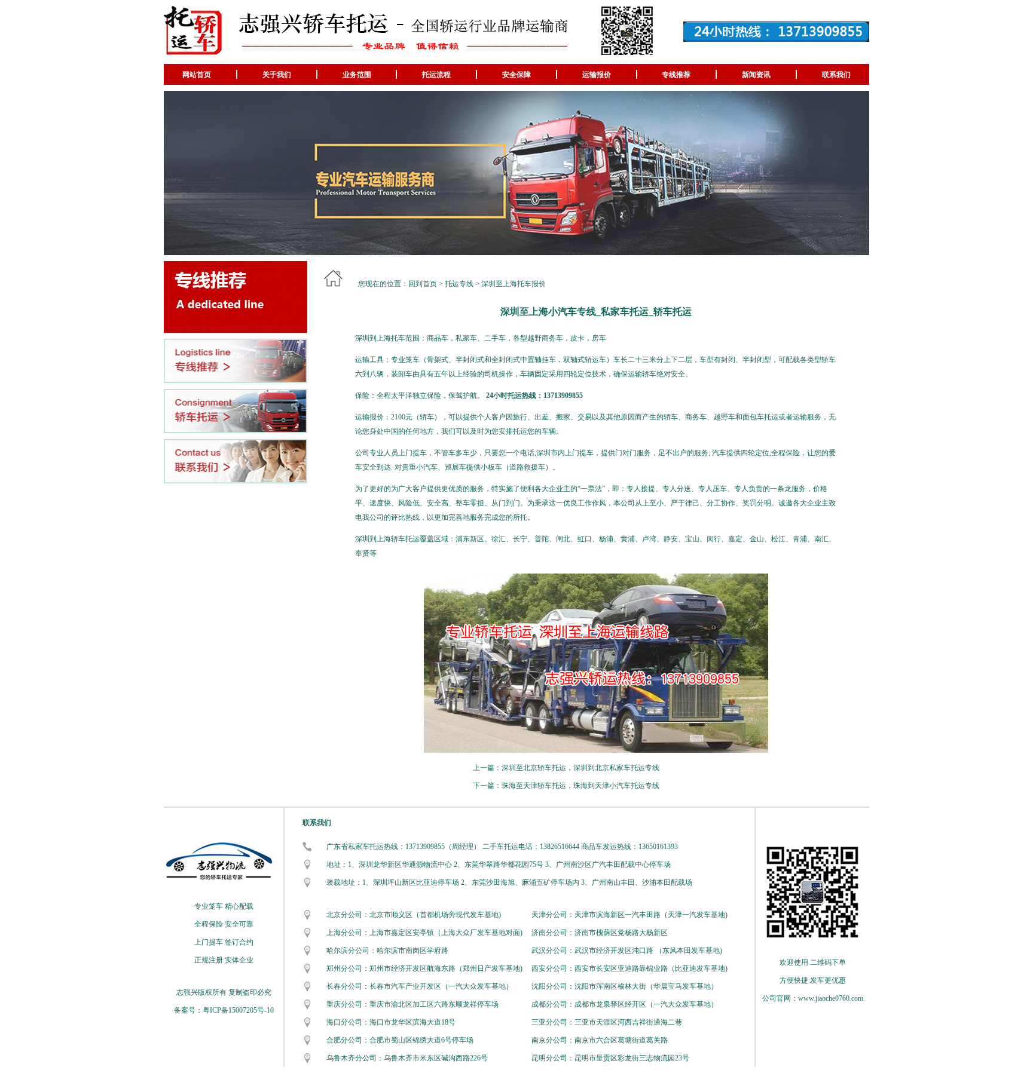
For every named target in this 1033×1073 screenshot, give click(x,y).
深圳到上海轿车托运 (387, 539)
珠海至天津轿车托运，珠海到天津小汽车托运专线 (580, 785)
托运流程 (436, 74)
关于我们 (276, 74)
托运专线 (459, 284)
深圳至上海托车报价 (513, 284)
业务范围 (357, 74)
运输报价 (596, 74)
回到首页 (422, 284)
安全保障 (516, 74)
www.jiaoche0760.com (830, 998)
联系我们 (836, 74)
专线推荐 (676, 74)
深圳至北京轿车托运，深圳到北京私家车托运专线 (580, 768)
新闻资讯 (756, 74)
